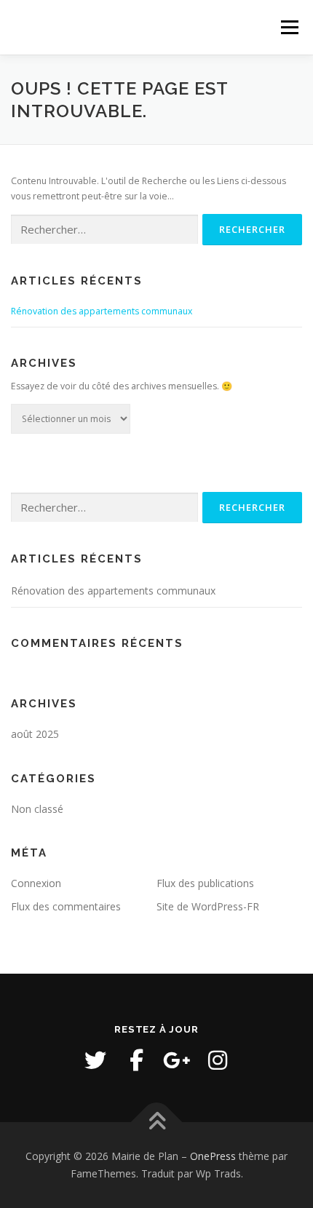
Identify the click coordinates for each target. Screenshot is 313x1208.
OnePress (213, 1156)
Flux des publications (205, 883)
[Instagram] (218, 1060)
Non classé (37, 809)
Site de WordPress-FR (207, 906)
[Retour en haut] (157, 1122)
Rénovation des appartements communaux (101, 311)
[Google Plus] (177, 1060)
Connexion (36, 883)
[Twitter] (95, 1060)
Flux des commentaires (66, 906)
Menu (289, 27)
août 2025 (35, 734)
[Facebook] (136, 1060)
